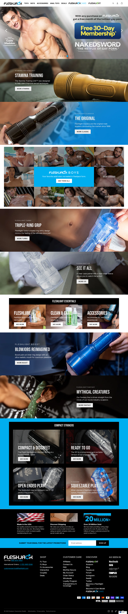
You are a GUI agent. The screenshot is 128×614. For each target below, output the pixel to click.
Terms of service (51, 611)
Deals (42, 575)
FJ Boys (43, 564)
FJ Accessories (46, 567)
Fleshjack (11, 611)
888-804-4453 (16, 560)
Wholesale (67, 578)
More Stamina (23, 89)
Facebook (90, 570)
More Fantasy (85, 405)
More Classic (83, 132)
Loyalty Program (70, 581)
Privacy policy (41, 611)
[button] (122, 30)
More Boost (22, 363)
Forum (89, 573)
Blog (88, 567)
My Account (68, 573)
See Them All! (64, 181)
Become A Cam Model (95, 589)
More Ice (82, 281)
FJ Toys (43, 562)
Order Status (68, 575)
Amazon (89, 564)
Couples (43, 573)
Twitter (89, 581)
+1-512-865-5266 (26, 564)
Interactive (44, 570)
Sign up (102, 543)
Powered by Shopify (20, 611)
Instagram (90, 575)
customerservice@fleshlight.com (16, 568)
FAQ (64, 567)
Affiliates (66, 562)
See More (20, 324)
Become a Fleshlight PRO (94, 585)
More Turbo (22, 238)
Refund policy (32, 611)
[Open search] (113, 3)
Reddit (88, 578)
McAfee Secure (69, 570)
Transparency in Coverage (70, 585)
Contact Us (67, 564)
